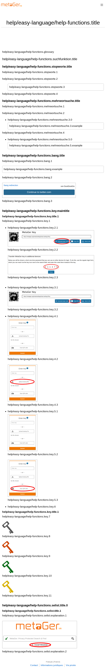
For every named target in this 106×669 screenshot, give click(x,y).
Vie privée (71, 665)
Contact (34, 665)
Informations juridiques (52, 665)
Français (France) (53, 662)
